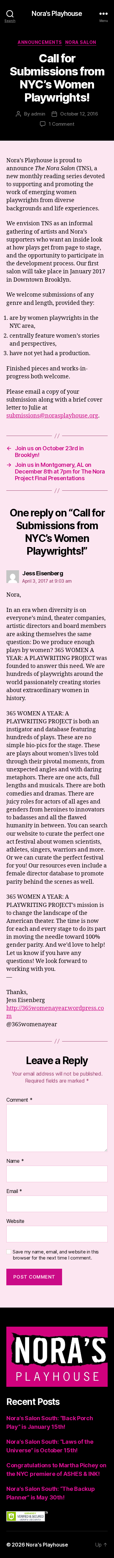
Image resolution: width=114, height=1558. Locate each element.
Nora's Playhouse (57, 13)
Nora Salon (80, 42)
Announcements (40, 42)
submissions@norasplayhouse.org (52, 415)
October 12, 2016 (79, 114)
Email (14, 1191)
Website (15, 1221)
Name (15, 1161)
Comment (19, 1100)
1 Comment (61, 124)
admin (38, 114)
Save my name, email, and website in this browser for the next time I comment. (56, 1255)
